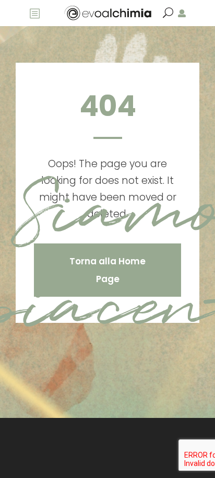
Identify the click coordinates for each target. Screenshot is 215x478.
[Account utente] (182, 13)
